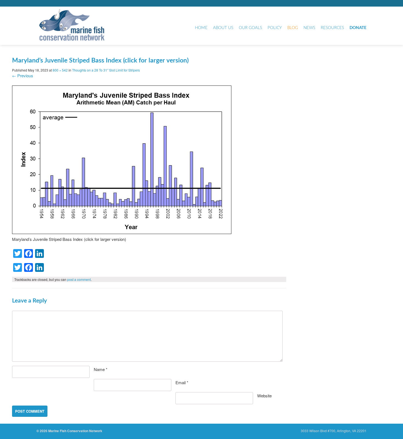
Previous (22, 75)
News (309, 28)
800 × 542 (60, 70)
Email (181, 382)
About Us (223, 28)
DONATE (358, 28)
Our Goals (250, 28)
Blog (292, 28)
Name (100, 369)
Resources (332, 28)
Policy (275, 28)
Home (201, 28)
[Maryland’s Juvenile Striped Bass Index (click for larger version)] (121, 232)
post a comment (79, 279)
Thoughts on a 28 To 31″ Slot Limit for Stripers (106, 70)
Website (264, 395)
